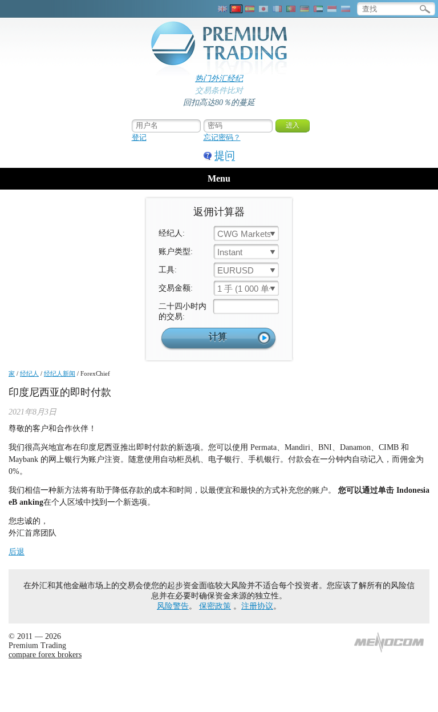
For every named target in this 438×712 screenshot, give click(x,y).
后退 (17, 552)
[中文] (236, 9)
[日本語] (263, 9)
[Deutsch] (304, 9)
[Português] (290, 9)
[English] (222, 9)
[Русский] (345, 9)
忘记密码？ (222, 137)
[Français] (277, 9)
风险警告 (173, 606)
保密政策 (215, 606)
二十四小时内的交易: (182, 311)
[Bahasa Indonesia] (331, 9)
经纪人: (172, 233)
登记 (139, 137)
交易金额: (176, 288)
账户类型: (176, 251)
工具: (168, 270)
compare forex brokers (45, 654)
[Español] (249, 9)
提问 (224, 155)
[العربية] (318, 9)
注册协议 (257, 606)
